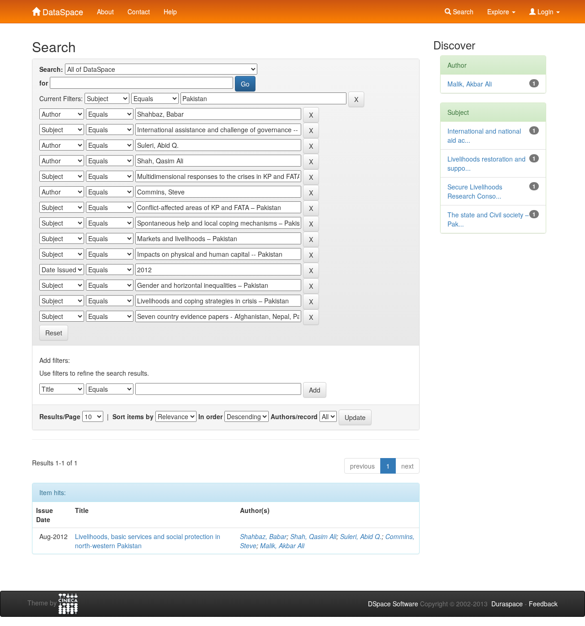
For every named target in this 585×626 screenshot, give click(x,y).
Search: (51, 69)
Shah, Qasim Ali (313, 536)
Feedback (543, 603)
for (43, 82)
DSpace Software (393, 603)
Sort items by (133, 416)
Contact (139, 11)
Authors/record (294, 416)
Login (545, 11)
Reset (53, 332)
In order (210, 416)
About (105, 11)
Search (462, 11)
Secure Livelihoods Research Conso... (474, 191)
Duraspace (507, 603)
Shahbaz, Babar (263, 536)
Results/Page (59, 416)
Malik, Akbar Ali (282, 545)
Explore (499, 11)
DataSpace (61, 9)
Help (170, 11)
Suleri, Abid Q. (361, 536)
